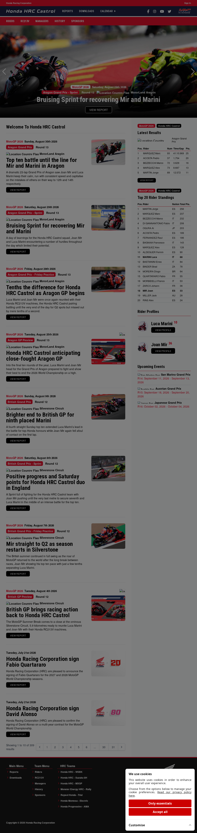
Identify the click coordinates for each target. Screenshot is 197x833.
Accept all (160, 812)
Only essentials (160, 803)
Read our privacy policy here (160, 793)
